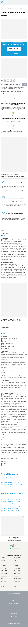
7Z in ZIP (3, 557)
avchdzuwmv (18, 484)
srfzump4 (10, 503)
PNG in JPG (17, 573)
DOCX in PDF (17, 581)
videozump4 (11, 497)
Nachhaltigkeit (14, 616)
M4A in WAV (3, 568)
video (3, 235)
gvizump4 (17, 512)
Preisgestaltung (14, 613)
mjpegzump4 (4, 508)
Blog (14, 620)
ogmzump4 (3, 512)
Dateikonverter (4, 7)
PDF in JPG (3, 584)
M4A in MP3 (3, 560)
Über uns (14, 597)
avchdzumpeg (4, 488)
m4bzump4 (3, 497)
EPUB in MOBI (4, 563)
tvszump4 (17, 499)
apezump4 (18, 508)
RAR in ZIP (3, 565)
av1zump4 (10, 508)
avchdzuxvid (11, 486)
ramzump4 (3, 501)
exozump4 (10, 501)
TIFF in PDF (3, 586)
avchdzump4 (18, 477)
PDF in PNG (17, 584)
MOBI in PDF (4, 570)
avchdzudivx (4, 486)
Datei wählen (14, 49)
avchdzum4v (11, 480)
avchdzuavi (3, 480)
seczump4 (17, 503)
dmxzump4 (10, 506)
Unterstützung (14, 606)
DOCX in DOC (17, 578)
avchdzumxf (18, 482)
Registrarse (16, 53)
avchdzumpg (18, 486)
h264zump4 (3, 510)
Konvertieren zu (12, 493)
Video (10, 7)
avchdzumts (11, 482)
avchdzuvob (11, 484)
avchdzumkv (18, 480)
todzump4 (10, 512)
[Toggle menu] (26, 2)
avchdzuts (3, 484)
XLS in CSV (16, 576)
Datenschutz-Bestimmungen (14, 603)
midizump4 (18, 497)
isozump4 (3, 499)
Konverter (10, 474)
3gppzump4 (11, 510)
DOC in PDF (3, 581)
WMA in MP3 (17, 563)
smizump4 (17, 506)
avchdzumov (4, 482)
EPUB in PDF (17, 560)
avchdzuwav (11, 477)
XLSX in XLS (3, 578)
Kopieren (24, 84)
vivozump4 (3, 506)
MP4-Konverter (11, 8)
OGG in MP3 (17, 570)
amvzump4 (18, 510)
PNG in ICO (16, 586)
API (14, 610)
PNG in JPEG (4, 576)
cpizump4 (17, 501)
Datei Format (14, 600)
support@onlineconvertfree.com (14, 623)
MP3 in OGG (17, 565)
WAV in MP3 (17, 557)
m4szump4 (10, 499)
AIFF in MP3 (17, 568)
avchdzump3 (4, 477)
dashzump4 (3, 503)
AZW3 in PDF (4, 573)
